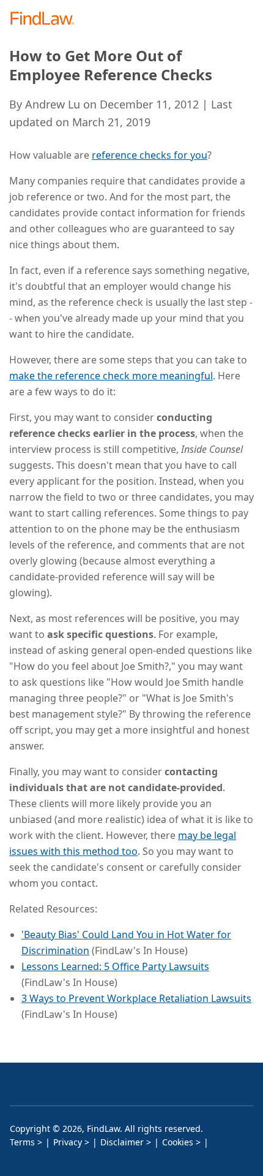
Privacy (67, 1142)
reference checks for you (149, 155)
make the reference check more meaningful (111, 375)
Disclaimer (122, 1142)
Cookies (177, 1142)
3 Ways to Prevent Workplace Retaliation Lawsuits (136, 998)
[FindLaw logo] (46, 19)
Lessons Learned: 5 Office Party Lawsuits (115, 966)
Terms (22, 1142)
